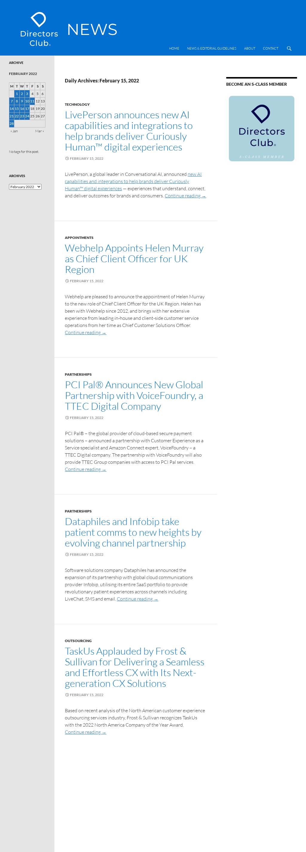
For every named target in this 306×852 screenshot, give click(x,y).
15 (17, 108)
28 (12, 123)
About (249, 48)
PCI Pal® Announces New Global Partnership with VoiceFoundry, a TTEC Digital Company (134, 395)
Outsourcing (78, 640)
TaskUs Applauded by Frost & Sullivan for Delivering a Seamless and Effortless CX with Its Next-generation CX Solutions (134, 667)
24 (27, 116)
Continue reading (185, 196)
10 (27, 101)
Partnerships (78, 374)
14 (12, 108)
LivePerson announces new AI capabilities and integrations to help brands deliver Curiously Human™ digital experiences (129, 130)
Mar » (39, 131)
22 (17, 116)
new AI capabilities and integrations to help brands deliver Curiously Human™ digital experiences (133, 181)
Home (174, 48)
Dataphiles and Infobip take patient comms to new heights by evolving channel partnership (133, 532)
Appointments (79, 237)
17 (27, 108)
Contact (270, 48)
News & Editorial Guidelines (211, 48)
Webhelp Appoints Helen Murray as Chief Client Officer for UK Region (134, 258)
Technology (77, 104)
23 (22, 116)
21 (12, 116)
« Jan (14, 131)
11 (32, 101)
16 (22, 108)
